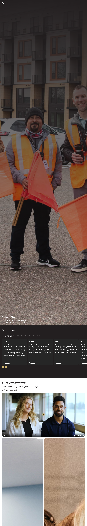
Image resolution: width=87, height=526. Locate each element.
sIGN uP (7, 362)
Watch (76, 2)
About (55, 2)
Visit (60, 2)
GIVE (81, 2)
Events (71, 2)
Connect (65, 2)
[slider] (37, 435)
